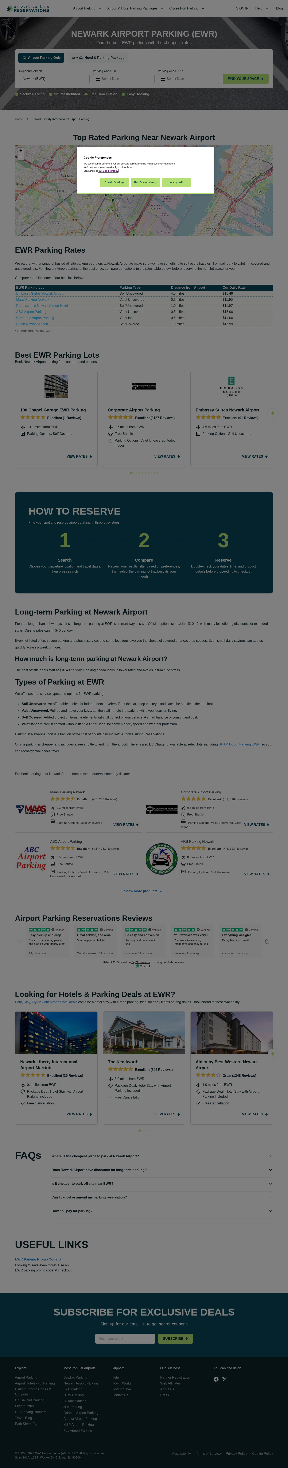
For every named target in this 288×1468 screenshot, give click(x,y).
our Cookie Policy (108, 171)
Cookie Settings (114, 182)
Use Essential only (145, 182)
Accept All (176, 182)
